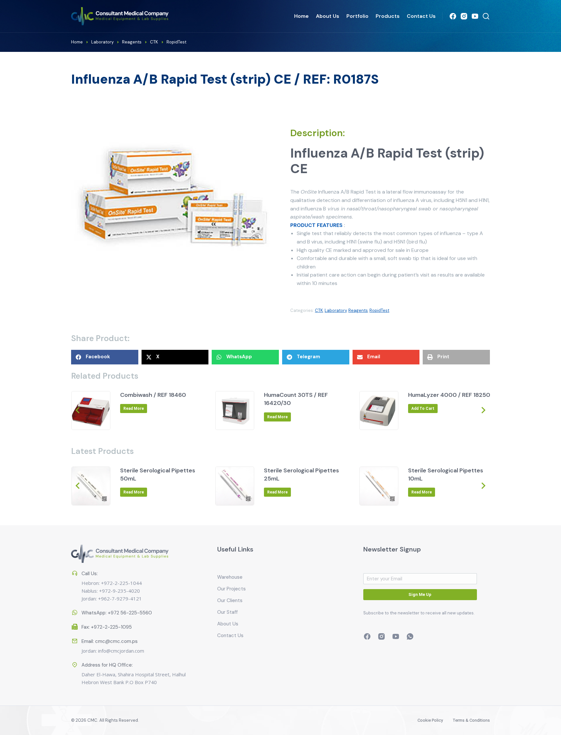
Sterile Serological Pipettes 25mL (301, 474)
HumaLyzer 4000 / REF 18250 (449, 395)
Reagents (358, 310)
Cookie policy (430, 720)
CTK (319, 310)
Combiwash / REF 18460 (153, 395)
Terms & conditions (471, 720)
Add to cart (422, 408)
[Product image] (91, 410)
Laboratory (336, 310)
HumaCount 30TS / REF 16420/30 (296, 399)
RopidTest (379, 310)
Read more (133, 408)
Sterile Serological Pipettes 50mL (157, 474)
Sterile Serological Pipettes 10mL (445, 474)
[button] (104, 357)
